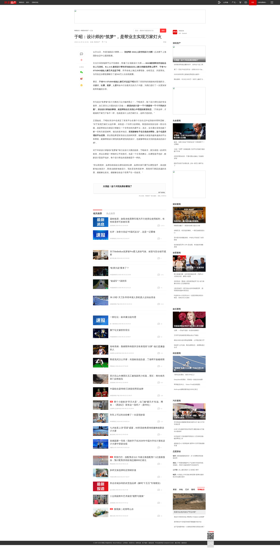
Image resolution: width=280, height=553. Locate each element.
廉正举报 (177, 543)
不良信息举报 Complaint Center (164, 543)
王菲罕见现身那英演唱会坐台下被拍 (186, 335)
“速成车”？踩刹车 (118, 281)
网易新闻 (181, 31)
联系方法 (132, 543)
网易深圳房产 (85, 30)
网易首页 (21, 2)
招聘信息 (138, 543)
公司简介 (125, 543)
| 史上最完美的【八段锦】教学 (186, 470)
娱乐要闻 (177, 309)
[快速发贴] (81, 54)
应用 (27, 2)
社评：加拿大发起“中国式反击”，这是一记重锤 (132, 232)
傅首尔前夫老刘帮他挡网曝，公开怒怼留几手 (189, 340)
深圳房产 (177, 43)
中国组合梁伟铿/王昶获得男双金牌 (126, 389)
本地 (181, 489)
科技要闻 (177, 353)
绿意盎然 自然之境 (180, 522)
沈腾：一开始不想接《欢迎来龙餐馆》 (187, 330)
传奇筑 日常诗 (179, 517)
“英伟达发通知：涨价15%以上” (184, 374)
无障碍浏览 (35, 2)
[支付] (240, 2)
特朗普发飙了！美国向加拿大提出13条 (187, 225)
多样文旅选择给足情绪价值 (123, 470)
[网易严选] (234, 2)
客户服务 (144, 543)
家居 (175, 489)
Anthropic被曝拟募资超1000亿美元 (186, 389)
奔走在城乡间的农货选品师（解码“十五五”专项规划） (136, 483)
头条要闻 (177, 121)
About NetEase (117, 543)
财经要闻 (177, 204)
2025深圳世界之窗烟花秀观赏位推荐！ (187, 74)
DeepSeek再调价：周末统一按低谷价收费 (188, 379)
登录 (252, 2)
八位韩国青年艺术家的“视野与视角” (127, 496)
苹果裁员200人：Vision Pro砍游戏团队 (187, 384)
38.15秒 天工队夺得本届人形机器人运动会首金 (132, 297)
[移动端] (219, 2)
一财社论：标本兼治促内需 (123, 317)
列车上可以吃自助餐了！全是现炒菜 (127, 415)
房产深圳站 (161, 192)
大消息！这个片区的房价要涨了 (117, 186)
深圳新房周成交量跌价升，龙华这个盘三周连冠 (189, 64)
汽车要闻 (177, 401)
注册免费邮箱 (262, 2)
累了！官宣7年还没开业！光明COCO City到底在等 (189, 69)
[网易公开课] (226, 2)
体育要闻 (177, 253)
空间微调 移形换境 (180, 527)
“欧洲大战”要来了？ (119, 268)
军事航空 (201, 489)
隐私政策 (151, 543)
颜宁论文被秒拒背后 (120, 330)
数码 (193, 489)
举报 (164, 42)
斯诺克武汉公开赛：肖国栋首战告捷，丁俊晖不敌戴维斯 (137, 359)
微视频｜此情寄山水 (124, 509)
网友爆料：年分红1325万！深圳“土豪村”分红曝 (189, 79)
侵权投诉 (184, 543)
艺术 (187, 489)
